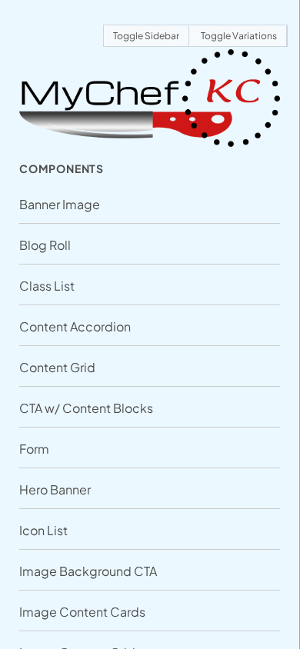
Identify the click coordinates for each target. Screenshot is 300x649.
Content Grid (57, 367)
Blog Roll (45, 245)
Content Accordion (75, 326)
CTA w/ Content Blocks (86, 408)
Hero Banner (55, 489)
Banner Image (59, 204)
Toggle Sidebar (146, 36)
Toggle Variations (239, 36)
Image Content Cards (82, 612)
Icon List (43, 530)
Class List (47, 286)
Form (34, 449)
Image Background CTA (88, 571)
